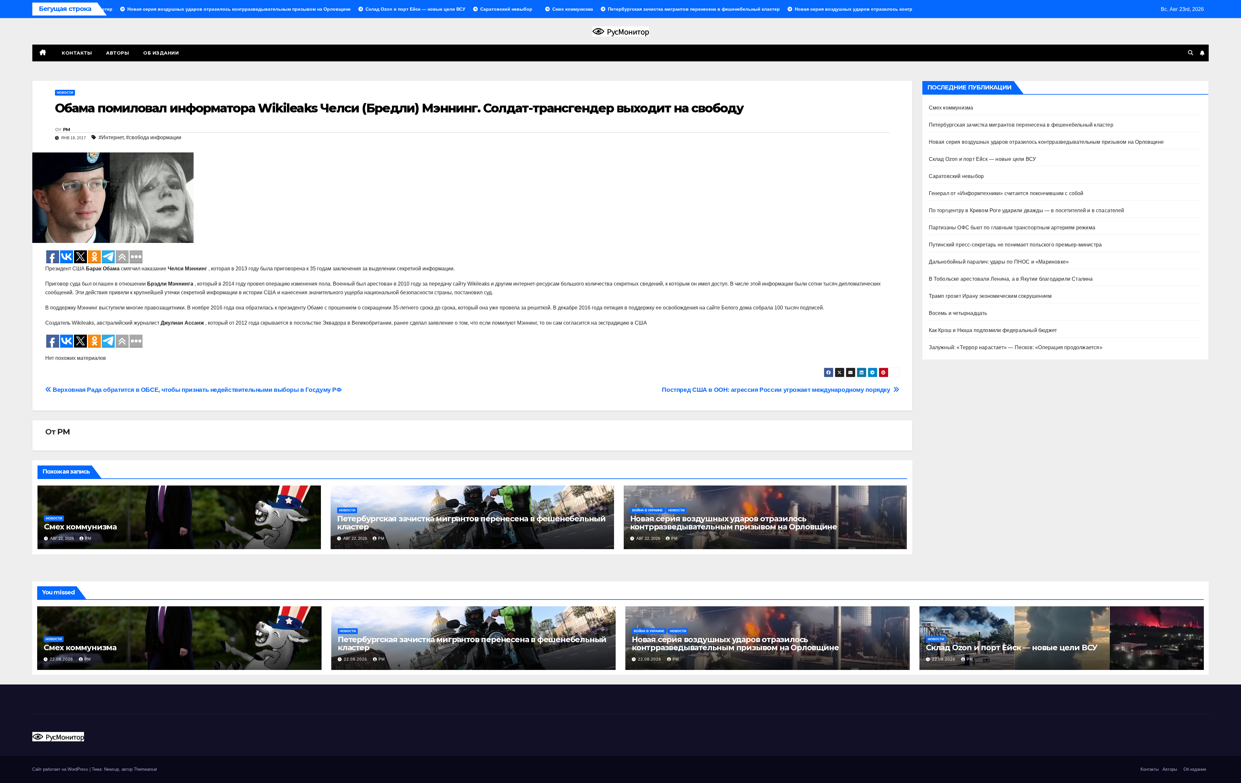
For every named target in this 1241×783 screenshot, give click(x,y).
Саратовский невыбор (956, 176)
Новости (65, 92)
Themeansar (145, 769)
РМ (66, 129)
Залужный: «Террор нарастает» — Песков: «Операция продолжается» (1015, 347)
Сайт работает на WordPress (61, 769)
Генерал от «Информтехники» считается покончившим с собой (1006, 193)
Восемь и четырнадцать (958, 313)
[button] (1190, 53)
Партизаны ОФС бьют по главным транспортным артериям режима (1012, 227)
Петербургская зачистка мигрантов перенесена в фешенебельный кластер (471, 522)
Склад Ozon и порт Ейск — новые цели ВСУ (982, 159)
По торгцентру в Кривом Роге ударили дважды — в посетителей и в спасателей (1026, 210)
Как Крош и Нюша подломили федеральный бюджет (993, 330)
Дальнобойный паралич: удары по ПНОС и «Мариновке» (999, 262)
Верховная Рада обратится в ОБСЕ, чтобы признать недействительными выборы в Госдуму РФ (196, 389)
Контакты (76, 53)
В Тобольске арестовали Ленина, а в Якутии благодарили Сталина (1011, 279)
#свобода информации (153, 137)
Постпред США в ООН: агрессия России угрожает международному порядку (777, 389)
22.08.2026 (62, 659)
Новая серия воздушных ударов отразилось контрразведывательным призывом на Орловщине (733, 522)
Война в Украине (647, 510)
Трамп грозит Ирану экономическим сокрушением (990, 296)
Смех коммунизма (80, 526)
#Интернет (111, 137)
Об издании (161, 53)
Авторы (117, 53)
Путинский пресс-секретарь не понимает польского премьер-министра (1015, 244)
